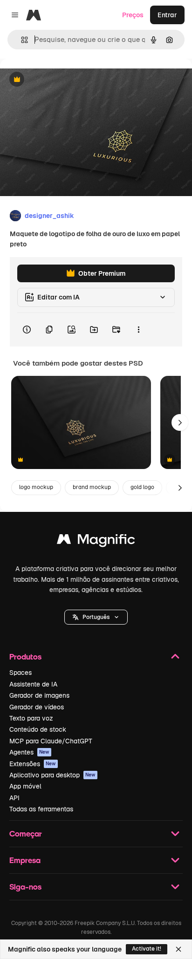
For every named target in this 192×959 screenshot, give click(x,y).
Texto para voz (31, 718)
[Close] (178, 949)
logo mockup (36, 487)
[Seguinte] (179, 422)
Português (96, 617)
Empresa (25, 860)
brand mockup (92, 487)
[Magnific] (96, 541)
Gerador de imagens (39, 695)
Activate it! (146, 948)
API (14, 798)
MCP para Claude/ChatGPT (50, 741)
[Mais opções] (138, 329)
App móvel (25, 786)
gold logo (142, 487)
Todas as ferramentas (41, 809)
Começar (25, 833)
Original (60, 79)
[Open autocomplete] (21, 39)
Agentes (29, 752)
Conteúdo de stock (37, 729)
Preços (133, 15)
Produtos (25, 656)
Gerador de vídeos (36, 707)
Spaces (20, 672)
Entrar (167, 15)
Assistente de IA (33, 684)
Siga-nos (25, 886)
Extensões (32, 764)
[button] (96, 617)
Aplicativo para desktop (52, 775)
